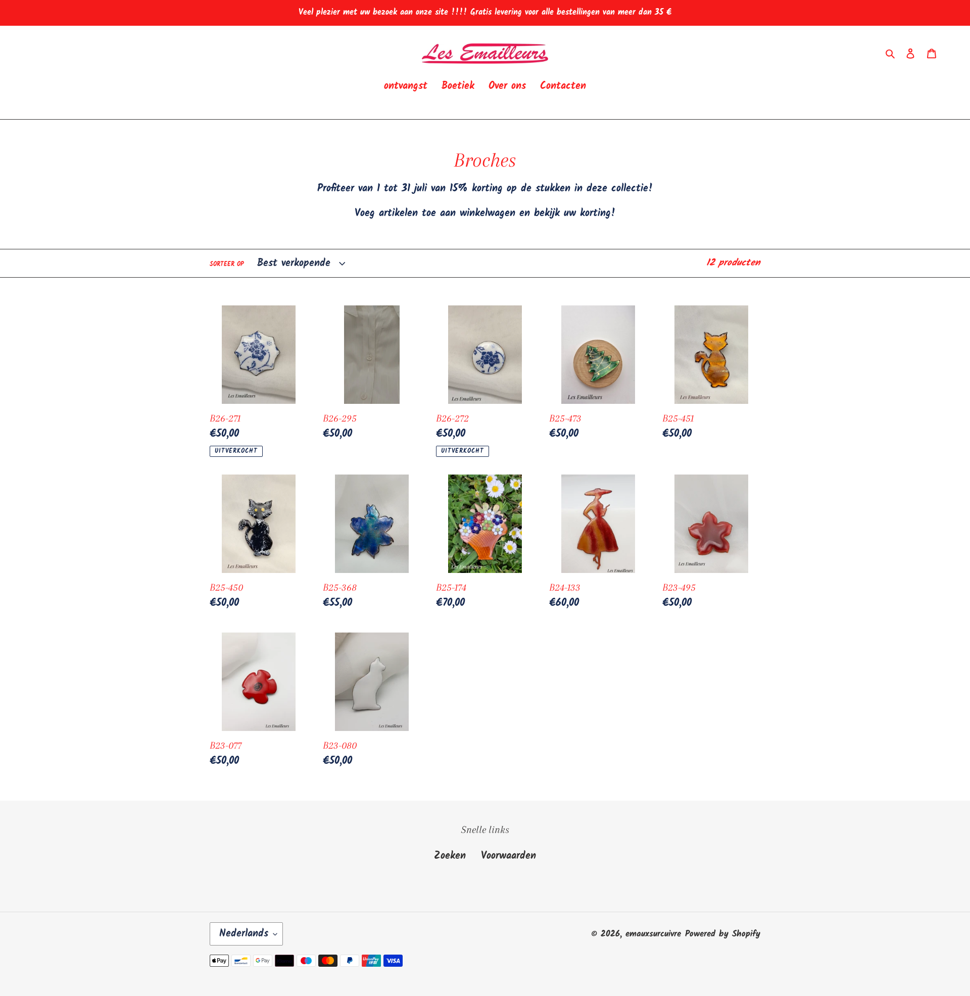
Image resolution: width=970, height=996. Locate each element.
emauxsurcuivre (653, 934)
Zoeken (450, 856)
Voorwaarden (508, 856)
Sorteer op (227, 264)
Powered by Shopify (722, 934)
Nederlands (243, 934)
